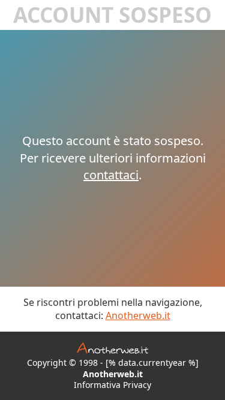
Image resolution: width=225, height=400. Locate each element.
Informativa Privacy (112, 385)
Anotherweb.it (138, 315)
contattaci (111, 175)
